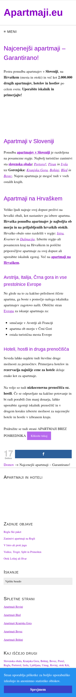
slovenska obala (20, 163)
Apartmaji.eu (33, 12)
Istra (60, 233)
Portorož (40, 164)
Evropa (9, 310)
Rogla (7, 665)
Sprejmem (38, 689)
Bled (64, 169)
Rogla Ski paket (12, 532)
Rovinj (53, 665)
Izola (64, 164)
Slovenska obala (12, 661)
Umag (45, 665)
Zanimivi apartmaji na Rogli (19, 538)
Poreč (61, 661)
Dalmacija (27, 239)
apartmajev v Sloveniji (33, 152)
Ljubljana (35, 665)
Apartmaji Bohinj (13, 639)
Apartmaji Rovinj (13, 606)
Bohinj (54, 169)
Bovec (8, 175)
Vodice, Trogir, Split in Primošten (22, 552)
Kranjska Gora (37, 169)
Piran (52, 164)
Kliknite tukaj (39, 436)
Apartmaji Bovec (13, 631)
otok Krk (64, 665)
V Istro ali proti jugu (15, 545)
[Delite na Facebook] (43, 454)
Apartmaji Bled (12, 615)
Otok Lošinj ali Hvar (15, 558)
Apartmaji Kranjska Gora (18, 623)
